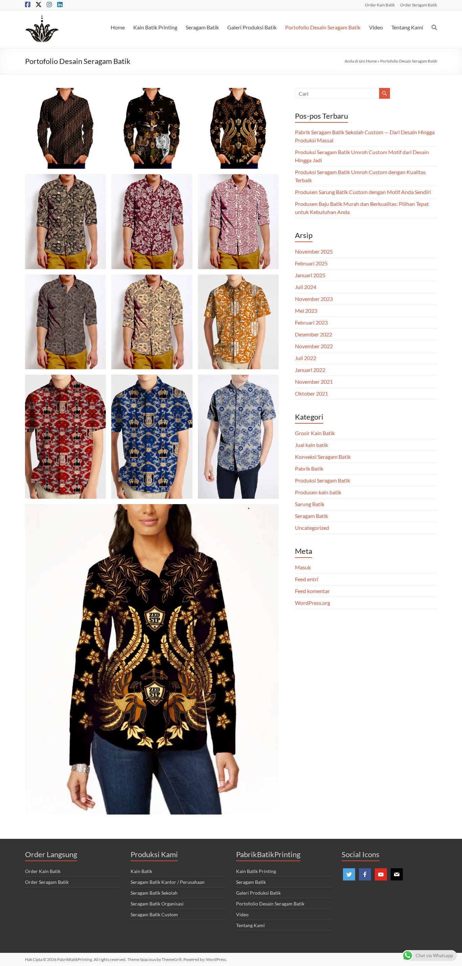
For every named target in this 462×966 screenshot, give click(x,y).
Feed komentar (312, 591)
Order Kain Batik (380, 4)
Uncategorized (312, 527)
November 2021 (314, 381)
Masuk (303, 567)
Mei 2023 (306, 310)
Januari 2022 (310, 370)
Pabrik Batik (309, 468)
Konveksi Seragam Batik (323, 456)
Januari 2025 (310, 275)
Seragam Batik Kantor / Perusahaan (168, 882)
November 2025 (314, 251)
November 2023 (314, 299)
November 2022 (314, 346)
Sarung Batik (309, 504)
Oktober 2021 (311, 393)
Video (376, 27)
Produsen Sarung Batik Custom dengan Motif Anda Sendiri (363, 192)
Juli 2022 (305, 358)
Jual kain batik (311, 445)
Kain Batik (141, 871)
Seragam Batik (202, 27)
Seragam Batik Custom (154, 914)
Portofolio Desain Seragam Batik (323, 27)
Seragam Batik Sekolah (154, 893)
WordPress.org (312, 602)
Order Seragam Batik (418, 4)
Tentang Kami (407, 27)
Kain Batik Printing (155, 27)
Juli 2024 (305, 287)
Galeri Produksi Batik (252, 27)
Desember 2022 (313, 334)
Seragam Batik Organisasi (157, 903)
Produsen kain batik (318, 492)
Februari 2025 (311, 263)
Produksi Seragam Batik (322, 480)
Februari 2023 (311, 322)
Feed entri (306, 579)
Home (118, 27)
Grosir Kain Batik (315, 433)
